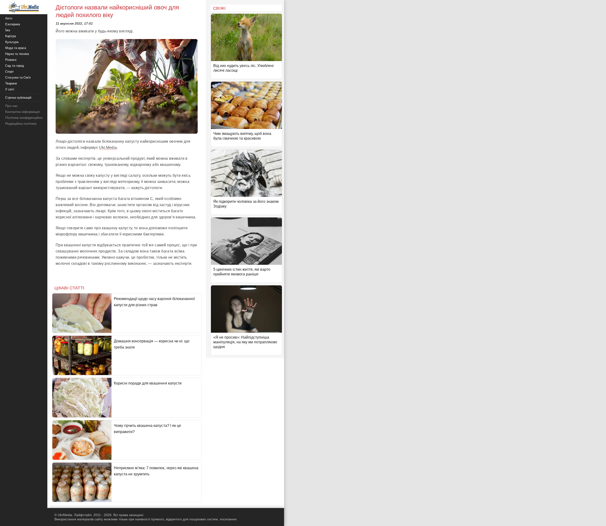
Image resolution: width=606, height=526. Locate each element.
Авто (8, 18)
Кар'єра (10, 36)
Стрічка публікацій (18, 97)
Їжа (7, 30)
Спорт (9, 71)
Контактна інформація (22, 112)
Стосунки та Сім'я (18, 77)
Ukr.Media (108, 148)
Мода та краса (15, 48)
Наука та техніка (17, 54)
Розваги (10, 60)
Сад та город (14, 65)
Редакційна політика (20, 123)
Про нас (11, 106)
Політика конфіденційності (25, 117)
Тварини (11, 83)
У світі (9, 89)
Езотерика (12, 24)
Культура (11, 42)
